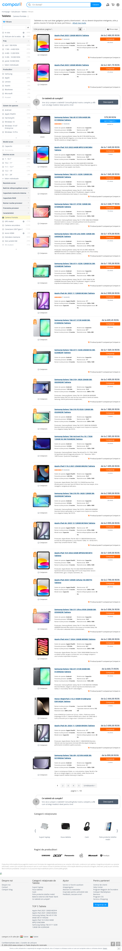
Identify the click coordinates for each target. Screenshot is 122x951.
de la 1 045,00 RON (110, 174)
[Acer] (57, 855)
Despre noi (6, 885)
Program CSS (98, 897)
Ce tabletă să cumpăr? (52, 98)
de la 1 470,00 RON (110, 233)
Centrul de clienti (100, 885)
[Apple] (81, 855)
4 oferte (110, 473)
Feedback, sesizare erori (72, 894)
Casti (87, 837)
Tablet (25, 937)
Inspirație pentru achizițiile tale (75, 892)
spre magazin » (110, 121)
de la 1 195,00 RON (110, 263)
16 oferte (110, 300)
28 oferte (110, 500)
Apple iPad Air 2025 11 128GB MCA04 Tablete (74, 293)
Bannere (96, 894)
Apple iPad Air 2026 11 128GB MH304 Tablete (74, 725)
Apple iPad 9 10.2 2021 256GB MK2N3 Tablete (74, 466)
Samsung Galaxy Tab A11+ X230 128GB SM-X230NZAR (44, 926)
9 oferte (110, 530)
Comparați (110, 39)
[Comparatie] (108, 4)
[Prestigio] (105, 855)
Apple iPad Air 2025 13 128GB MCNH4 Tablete (74, 523)
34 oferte (110, 357)
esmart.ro (110, 124)
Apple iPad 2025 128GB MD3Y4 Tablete (71, 35)
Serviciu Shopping (100, 899)
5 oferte (110, 416)
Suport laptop (44, 837)
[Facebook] (113, 943)
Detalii (42, 137)
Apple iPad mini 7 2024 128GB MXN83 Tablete (74, 639)
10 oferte (110, 211)
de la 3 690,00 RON (110, 725)
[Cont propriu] (118, 4)
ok (28, 27)
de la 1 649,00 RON (110, 147)
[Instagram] (118, 943)
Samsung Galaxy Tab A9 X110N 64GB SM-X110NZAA (44, 916)
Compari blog (7, 889)
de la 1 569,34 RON (110, 349)
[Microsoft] (93, 855)
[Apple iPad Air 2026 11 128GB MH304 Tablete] (43, 733)
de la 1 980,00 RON (110, 409)
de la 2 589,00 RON (110, 493)
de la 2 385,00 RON (110, 436)
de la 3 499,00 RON (110, 379)
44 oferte (110, 42)
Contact (5, 887)
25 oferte (110, 72)
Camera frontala (20, 16)
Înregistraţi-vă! (101, 905)
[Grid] (84, 29)
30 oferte (110, 327)
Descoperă (108, 102)
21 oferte (110, 241)
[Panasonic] (69, 855)
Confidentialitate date (10, 943)
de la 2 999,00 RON (110, 293)
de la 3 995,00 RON (110, 523)
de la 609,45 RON (110, 320)
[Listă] (80, 29)
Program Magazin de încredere (105, 889)
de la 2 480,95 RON (110, 35)
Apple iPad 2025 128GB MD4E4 (44, 913)
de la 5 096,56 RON (110, 609)
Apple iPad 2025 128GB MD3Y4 (44, 910)
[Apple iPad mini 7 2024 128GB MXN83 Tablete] (43, 647)
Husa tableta (66, 837)
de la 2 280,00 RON (110, 639)
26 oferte (110, 386)
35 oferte (110, 270)
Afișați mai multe (79, 23)
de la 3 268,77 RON (110, 204)
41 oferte (110, 181)
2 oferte (110, 706)
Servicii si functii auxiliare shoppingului (73, 886)
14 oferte (110, 616)
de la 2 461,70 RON (110, 65)
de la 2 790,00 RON (110, 579)
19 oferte (110, 443)
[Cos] (113, 4)
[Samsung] (46, 855)
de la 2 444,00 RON (110, 698)
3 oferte (110, 560)
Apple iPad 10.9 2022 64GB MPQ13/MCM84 (43, 921)
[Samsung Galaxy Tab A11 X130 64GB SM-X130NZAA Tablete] (43, 676)
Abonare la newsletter (71, 889)
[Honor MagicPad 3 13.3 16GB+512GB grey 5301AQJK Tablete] (43, 706)
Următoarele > (89, 785)
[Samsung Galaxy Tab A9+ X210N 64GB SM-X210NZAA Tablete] (43, 763)
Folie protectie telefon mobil (108, 838)
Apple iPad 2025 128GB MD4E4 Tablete (71, 65)
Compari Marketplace (101, 892)
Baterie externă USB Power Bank (45, 897)
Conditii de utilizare (29, 943)
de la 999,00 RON (110, 755)
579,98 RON (110, 117)
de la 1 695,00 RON (110, 466)
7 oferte (110, 154)
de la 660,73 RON (110, 668)
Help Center (98, 887)
